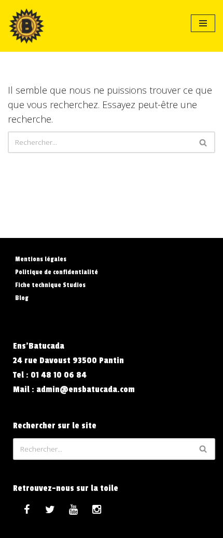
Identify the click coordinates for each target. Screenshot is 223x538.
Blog (22, 298)
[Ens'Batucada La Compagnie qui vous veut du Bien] (26, 25)
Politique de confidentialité (56, 272)
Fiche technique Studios (50, 285)
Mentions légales (40, 259)
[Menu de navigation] (203, 23)
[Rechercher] (203, 142)
